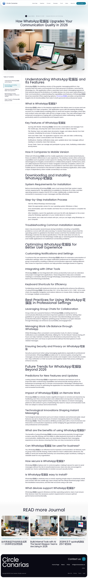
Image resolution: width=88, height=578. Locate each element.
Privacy (75, 573)
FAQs (68, 564)
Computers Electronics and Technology (54, 16)
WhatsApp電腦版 (61, 96)
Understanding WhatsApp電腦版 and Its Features (12, 81)
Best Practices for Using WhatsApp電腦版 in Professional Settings (12, 95)
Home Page (55, 564)
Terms (79, 573)
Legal (84, 573)
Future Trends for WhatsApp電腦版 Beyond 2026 (12, 100)
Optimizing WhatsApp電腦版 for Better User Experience (12, 90)
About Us (70, 573)
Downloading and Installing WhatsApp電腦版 (11, 85)
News (63, 564)
